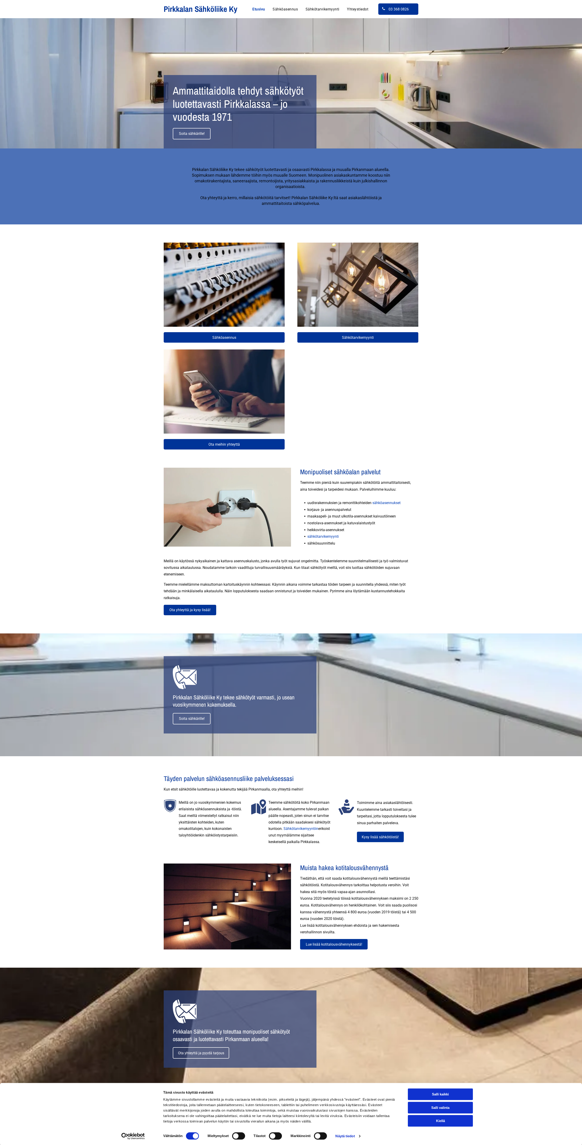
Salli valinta (440, 1108)
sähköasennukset (386, 503)
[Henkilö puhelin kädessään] (224, 391)
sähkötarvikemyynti (323, 536)
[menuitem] (258, 9)
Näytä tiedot (345, 1136)
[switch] (238, 1136)
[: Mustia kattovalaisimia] (357, 285)
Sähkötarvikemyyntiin (300, 828)
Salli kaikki (440, 1094)
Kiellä (440, 1121)
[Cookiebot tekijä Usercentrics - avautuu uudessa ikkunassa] (133, 1136)
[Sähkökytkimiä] (224, 285)
